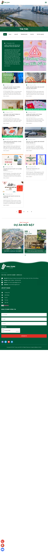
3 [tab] (25, 255)
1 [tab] (22, 255)
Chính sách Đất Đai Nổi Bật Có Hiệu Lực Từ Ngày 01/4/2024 (12, 142)
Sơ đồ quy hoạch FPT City (33, 168)
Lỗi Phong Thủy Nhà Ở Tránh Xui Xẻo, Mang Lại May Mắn (11, 115)
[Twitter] (5, 342)
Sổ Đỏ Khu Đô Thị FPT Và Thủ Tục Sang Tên (11, 197)
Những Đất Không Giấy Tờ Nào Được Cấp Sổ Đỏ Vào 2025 (34, 115)
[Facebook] (2, 342)
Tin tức (32, 34)
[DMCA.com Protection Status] (5, 305)
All (5, 34)
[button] (46, 2)
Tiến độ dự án (24, 34)
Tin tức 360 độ (40, 34)
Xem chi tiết (7, 65)
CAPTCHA (3, 327)
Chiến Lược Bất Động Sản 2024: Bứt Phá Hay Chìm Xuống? (35, 87)
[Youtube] (9, 342)
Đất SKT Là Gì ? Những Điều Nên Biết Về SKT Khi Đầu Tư (35, 142)
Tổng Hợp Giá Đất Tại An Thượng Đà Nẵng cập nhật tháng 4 (11, 87)
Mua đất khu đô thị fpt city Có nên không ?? (12, 169)
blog (10, 34)
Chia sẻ (16, 34)
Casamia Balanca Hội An (36, 347)
